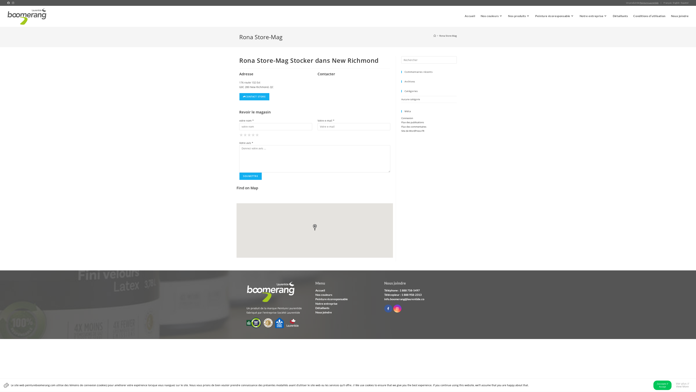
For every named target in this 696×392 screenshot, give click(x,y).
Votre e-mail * (326, 120)
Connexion (407, 118)
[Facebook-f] (388, 309)
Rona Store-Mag (448, 35)
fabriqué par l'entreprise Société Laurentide (273, 312)
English (676, 2)
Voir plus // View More (682, 385)
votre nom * (246, 120)
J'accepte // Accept (662, 385)
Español (684, 2)
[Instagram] (397, 309)
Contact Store (255, 96)
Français (668, 2)
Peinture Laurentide (649, 2)
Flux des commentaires (413, 126)
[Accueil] (435, 35)
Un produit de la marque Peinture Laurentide (274, 308)
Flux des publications (412, 122)
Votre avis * (246, 143)
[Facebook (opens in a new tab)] (9, 3)
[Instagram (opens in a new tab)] (13, 3)
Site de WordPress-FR (412, 130)
